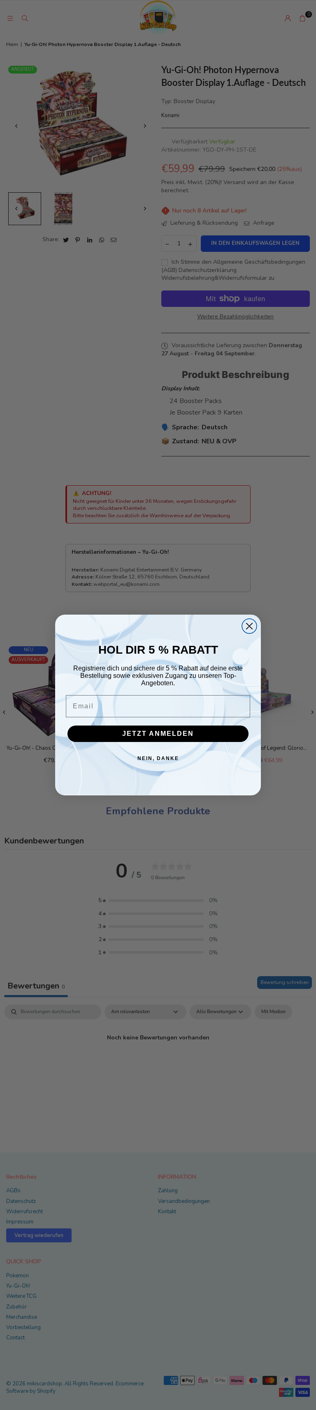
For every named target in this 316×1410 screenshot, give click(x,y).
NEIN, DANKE (158, 758)
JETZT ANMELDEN (158, 733)
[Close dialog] (249, 626)
